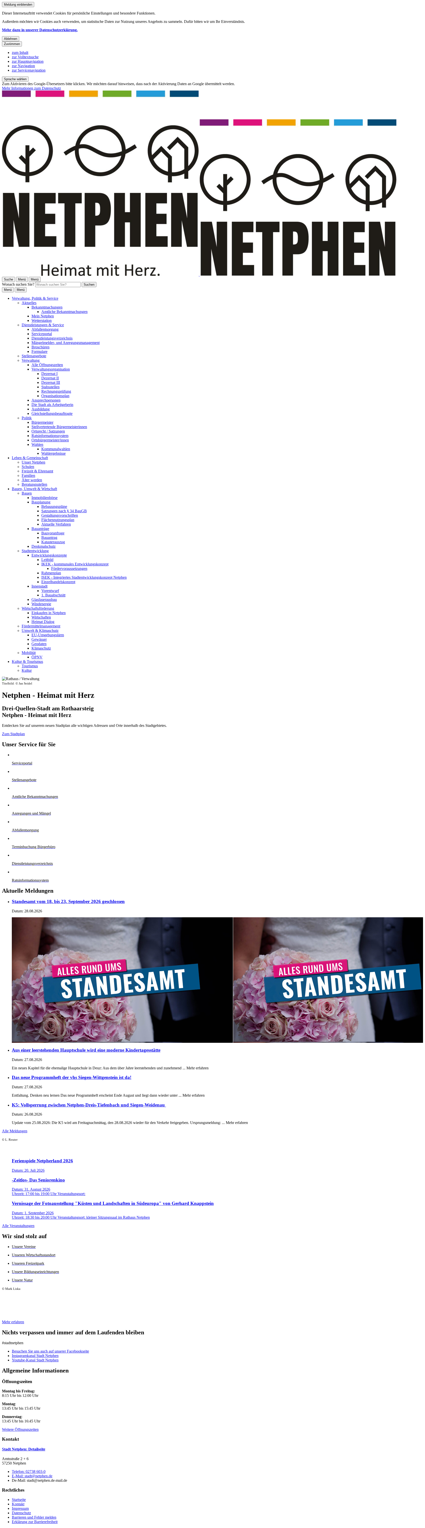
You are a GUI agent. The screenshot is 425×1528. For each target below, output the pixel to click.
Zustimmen (12, 44)
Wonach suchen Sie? (18, 284)
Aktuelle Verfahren (56, 524)
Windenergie (41, 604)
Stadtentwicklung (35, 551)
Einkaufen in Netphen (48, 613)
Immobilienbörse (44, 498)
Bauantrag (49, 537)
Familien (28, 475)
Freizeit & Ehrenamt (37, 471)
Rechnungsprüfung (56, 391)
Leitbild (47, 560)
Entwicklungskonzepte (49, 555)
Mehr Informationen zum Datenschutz (31, 88)
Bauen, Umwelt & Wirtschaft (34, 489)
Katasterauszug (53, 542)
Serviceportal (41, 334)
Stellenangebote (34, 356)
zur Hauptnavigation (28, 61)
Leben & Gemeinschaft (30, 458)
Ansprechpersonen (46, 400)
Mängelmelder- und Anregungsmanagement (65, 343)
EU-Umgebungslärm (47, 635)
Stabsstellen (50, 387)
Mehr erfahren (13, 1322)
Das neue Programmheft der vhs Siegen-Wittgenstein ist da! (71, 1077)
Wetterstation (41, 320)
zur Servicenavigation (29, 70)
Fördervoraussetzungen (69, 568)
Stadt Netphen (23, 1449)
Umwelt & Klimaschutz (40, 630)
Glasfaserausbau (44, 599)
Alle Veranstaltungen (18, 1226)
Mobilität (29, 653)
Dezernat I (49, 374)
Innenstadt (39, 586)
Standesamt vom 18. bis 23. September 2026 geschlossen (68, 901)
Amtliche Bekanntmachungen (64, 312)
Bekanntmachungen (46, 307)
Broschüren (40, 347)
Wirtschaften (41, 617)
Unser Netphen (33, 462)
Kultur (27, 670)
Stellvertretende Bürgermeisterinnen (59, 427)
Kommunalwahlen (55, 449)
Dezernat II (50, 378)
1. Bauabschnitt (53, 595)
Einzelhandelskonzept (58, 582)
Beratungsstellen (34, 484)
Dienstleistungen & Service (43, 325)
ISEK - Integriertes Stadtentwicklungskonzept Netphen (84, 577)
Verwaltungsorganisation (50, 369)
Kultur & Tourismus (27, 661)
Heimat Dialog (42, 622)
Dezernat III (50, 382)
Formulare (39, 351)
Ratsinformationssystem (49, 436)
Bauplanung (40, 502)
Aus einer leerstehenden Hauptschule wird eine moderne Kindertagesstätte (86, 1050)
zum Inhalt (20, 52)
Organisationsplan (55, 396)
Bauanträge (40, 529)
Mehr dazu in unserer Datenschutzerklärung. (40, 30)
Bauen (27, 493)
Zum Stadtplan (13, 734)
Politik (27, 418)
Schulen (28, 467)
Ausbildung (40, 409)
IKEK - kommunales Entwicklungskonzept (74, 564)
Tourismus (30, 666)
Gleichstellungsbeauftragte (52, 413)
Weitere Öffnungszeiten (20, 1429)
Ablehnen (10, 39)
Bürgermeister (42, 422)
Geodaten (38, 644)
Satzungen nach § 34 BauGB (64, 511)
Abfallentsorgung (45, 329)
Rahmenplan (51, 573)
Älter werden (32, 480)
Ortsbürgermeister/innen (50, 440)
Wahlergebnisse (53, 453)
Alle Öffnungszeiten (47, 365)
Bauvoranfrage (52, 533)
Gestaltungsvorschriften (59, 515)
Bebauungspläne (54, 506)
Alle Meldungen (14, 1131)
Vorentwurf (50, 591)
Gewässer (39, 639)
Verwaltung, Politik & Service (35, 298)
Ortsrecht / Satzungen (48, 431)
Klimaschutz (41, 648)
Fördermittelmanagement (41, 626)
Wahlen (37, 444)
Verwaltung (31, 360)
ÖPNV (37, 657)
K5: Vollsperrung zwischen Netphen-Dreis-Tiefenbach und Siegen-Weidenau (89, 1104)
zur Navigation (23, 66)
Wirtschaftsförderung (38, 608)
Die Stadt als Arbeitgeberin (52, 405)
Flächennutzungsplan (57, 520)
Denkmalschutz (43, 546)
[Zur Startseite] (199, 274)
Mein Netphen (42, 316)
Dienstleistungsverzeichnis (52, 338)
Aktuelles (29, 303)
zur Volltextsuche (25, 57)
